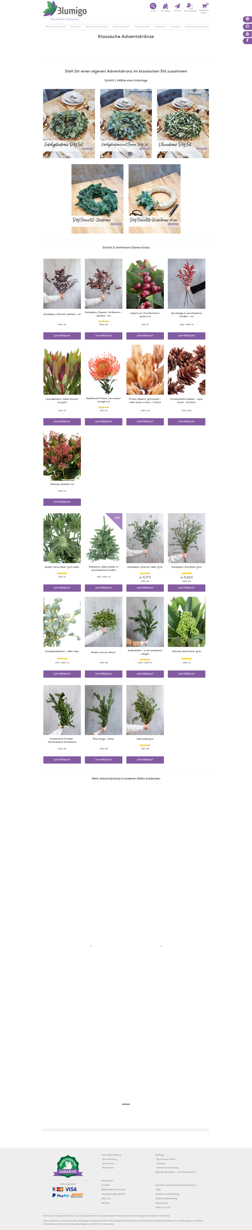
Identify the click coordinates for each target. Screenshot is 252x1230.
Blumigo (159, 1155)
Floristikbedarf (142, 27)
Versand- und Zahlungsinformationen (175, 1185)
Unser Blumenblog (111, 1155)
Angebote (160, 27)
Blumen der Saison (55, 27)
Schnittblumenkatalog (197, 27)
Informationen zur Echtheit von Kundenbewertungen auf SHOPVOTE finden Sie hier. (78, 1224)
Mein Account (162, 1207)
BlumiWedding (110, 1159)
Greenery (75, 27)
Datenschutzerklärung (167, 1194)
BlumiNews (108, 1168)
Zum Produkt (62, 336)
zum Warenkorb (204, 11)
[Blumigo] (65, 12)
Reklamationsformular (113, 1190)
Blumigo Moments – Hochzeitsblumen (175, 1172)
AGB (157, 1190)
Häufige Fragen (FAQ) (113, 1194)
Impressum (161, 1203)
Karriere (105, 1203)
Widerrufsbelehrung (166, 1199)
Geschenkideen (121, 27)
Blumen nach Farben (97, 27)
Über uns (106, 1199)
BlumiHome (108, 1164)
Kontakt (105, 1185)
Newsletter (107, 1181)
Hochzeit (175, 27)
